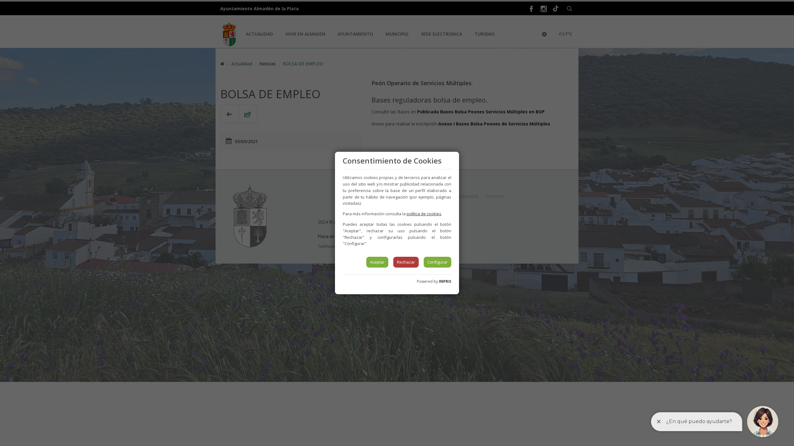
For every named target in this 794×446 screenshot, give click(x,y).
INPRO (445, 281)
